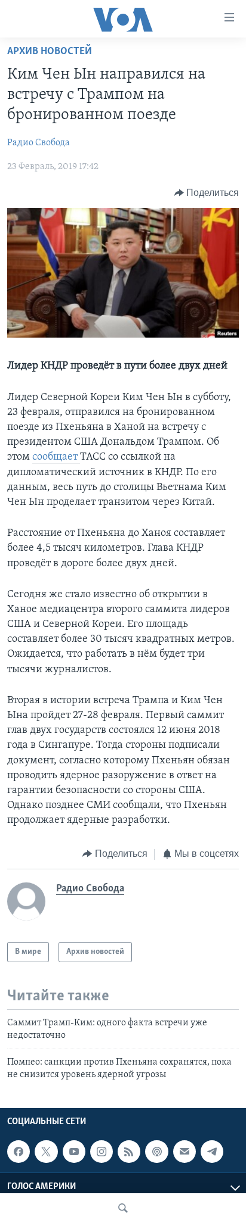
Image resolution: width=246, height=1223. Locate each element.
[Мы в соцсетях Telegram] (212, 1151)
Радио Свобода (38, 143)
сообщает (56, 457)
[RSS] (129, 1151)
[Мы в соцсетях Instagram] (101, 1151)
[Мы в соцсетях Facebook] (18, 1151)
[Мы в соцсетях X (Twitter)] (46, 1151)
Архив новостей (49, 51)
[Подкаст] (156, 1151)
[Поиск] (123, 1208)
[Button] (206, 193)
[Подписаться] (184, 1151)
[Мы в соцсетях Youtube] (74, 1151)
